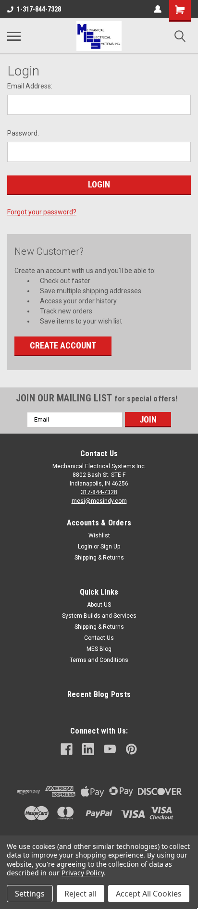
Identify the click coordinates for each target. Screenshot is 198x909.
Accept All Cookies (149, 893)
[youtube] (110, 749)
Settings (30, 893)
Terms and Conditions (99, 660)
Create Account (63, 345)
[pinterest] (131, 749)
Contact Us (99, 638)
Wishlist (99, 535)
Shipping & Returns (99, 557)
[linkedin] (88, 749)
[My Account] (157, 9)
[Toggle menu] (14, 36)
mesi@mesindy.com (99, 501)
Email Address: (29, 86)
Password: (23, 133)
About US (99, 604)
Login (85, 546)
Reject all (80, 893)
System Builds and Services (99, 615)
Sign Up (110, 546)
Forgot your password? (41, 212)
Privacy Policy (82, 872)
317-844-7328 (99, 492)
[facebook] (67, 749)
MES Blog (99, 649)
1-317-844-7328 (39, 9)
